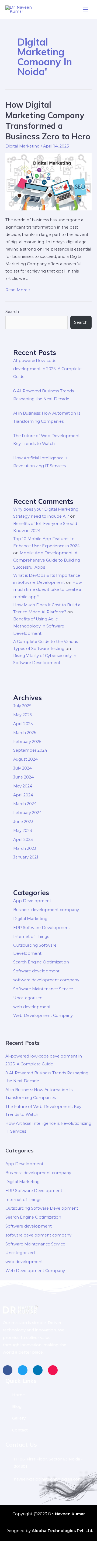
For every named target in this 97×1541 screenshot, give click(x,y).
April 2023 (23, 839)
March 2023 (24, 848)
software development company (46, 980)
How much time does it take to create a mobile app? (47, 589)
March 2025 (24, 732)
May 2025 (22, 714)
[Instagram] (53, 1370)
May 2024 (22, 786)
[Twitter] (22, 1370)
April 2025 (23, 723)
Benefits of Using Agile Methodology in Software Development (38, 626)
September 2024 (30, 750)
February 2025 (27, 741)
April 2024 (23, 795)
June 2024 (23, 777)
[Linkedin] (38, 1370)
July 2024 (22, 768)
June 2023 (23, 821)
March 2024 (25, 803)
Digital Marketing (22, 146)
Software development (36, 971)
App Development (32, 900)
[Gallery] (48, 1418)
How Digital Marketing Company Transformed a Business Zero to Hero (47, 121)
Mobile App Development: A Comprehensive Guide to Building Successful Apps (46, 560)
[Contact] (48, 1430)
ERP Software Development (41, 927)
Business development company (46, 909)
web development (32, 1006)
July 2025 (22, 705)
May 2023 (22, 830)
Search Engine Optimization (41, 962)
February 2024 (27, 812)
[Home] (48, 1395)
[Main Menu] (85, 9)
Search (12, 311)
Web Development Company (43, 1015)
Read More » (17, 289)
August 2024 (25, 759)
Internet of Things (31, 936)
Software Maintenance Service (43, 988)
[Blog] (48, 1406)
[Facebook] (7, 1370)
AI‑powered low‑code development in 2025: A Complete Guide (47, 368)
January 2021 (25, 857)
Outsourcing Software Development (41, 1208)
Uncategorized (28, 997)
